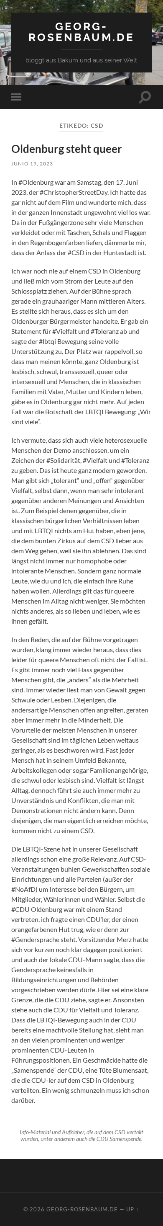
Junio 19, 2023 (32, 163)
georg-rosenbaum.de (81, 32)
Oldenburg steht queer (66, 148)
